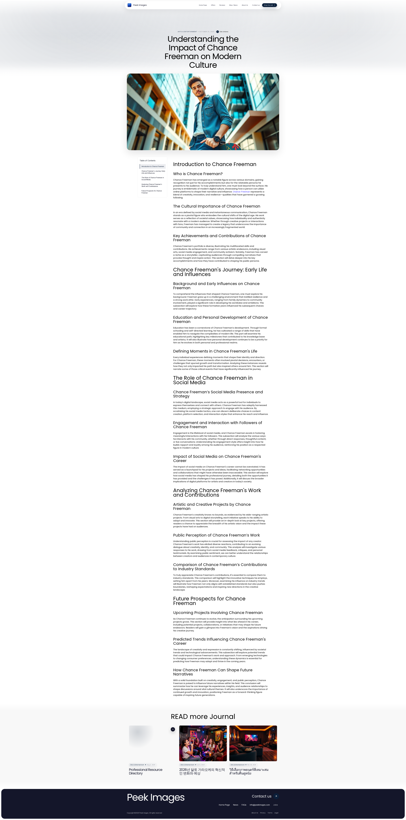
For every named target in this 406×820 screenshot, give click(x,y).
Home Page (224, 805)
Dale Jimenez (224, 31)
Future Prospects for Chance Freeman (152, 192)
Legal (276, 813)
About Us (255, 813)
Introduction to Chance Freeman (153, 166)
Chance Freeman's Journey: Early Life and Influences (153, 172)
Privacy (262, 813)
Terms (270, 813)
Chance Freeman (241, 191)
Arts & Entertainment (187, 31)
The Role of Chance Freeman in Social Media (153, 178)
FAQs (244, 805)
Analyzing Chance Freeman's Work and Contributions (152, 185)
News (235, 805)
